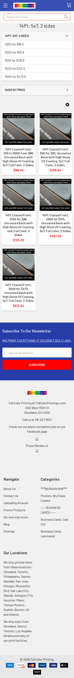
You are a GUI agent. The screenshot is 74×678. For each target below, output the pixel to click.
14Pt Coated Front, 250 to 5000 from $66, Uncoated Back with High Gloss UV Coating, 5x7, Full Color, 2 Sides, (18, 157)
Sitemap (9, 531)
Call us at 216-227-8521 (37, 419)
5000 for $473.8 (15, 76)
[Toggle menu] (5, 5)
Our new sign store (16, 517)
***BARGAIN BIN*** (54, 488)
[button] (67, 104)
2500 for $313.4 (15, 68)
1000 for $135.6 (14, 60)
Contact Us (11, 496)
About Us (10, 488)
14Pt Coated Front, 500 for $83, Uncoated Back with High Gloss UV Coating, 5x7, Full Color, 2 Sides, (55, 157)
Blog (6, 524)
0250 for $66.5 (14, 44)
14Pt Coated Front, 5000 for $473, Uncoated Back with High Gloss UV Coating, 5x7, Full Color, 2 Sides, (18, 292)
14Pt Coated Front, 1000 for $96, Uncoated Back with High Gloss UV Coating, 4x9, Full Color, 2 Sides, (18, 225)
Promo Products (14, 510)
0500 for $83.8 (14, 52)
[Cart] (70, 5)
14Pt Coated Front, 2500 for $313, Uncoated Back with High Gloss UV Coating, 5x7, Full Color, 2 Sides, (55, 223)
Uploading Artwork (16, 503)
